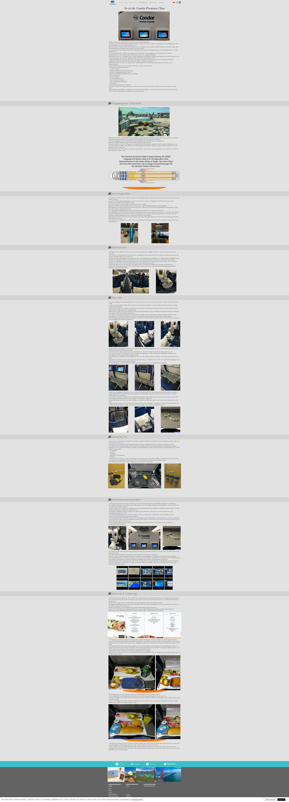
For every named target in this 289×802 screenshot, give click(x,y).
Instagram (137, 764)
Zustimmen (281, 799)
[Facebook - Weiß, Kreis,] (147, 764)
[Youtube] (174, 2)
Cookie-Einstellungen (270, 799)
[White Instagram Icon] (132, 764)
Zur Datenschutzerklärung (137, 799)
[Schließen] (287, 799)
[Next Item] (178, 169)
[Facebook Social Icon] (180, 2)
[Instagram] (177, 2)
